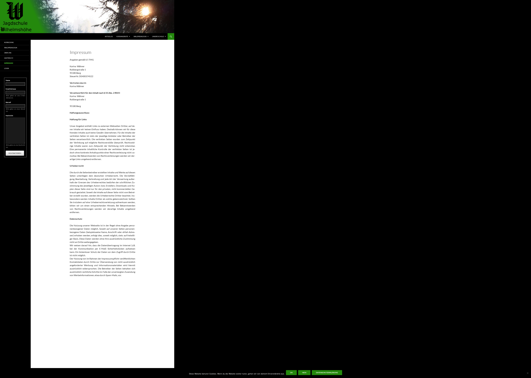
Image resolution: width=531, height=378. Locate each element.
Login (6, 68)
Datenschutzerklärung (327, 373)
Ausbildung (9, 42)
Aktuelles (109, 36)
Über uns (7, 53)
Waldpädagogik (140, 36)
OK (291, 373)
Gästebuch (8, 58)
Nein (304, 373)
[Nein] (527, 373)
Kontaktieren (15, 153)
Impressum (8, 63)
